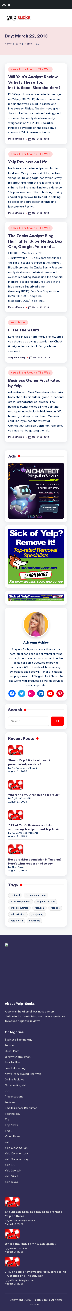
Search (15, 709)
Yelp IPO (10, 1165)
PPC (7, 1091)
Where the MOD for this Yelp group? (34, 795)
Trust (8, 1131)
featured (15, 895)
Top (7, 1119)
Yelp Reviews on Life (27, 161)
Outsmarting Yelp (16, 1085)
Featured (10, 1045)
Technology (13, 1114)
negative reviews (46, 901)
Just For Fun (12, 1062)
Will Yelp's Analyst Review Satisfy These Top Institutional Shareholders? (34, 82)
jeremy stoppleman (21, 901)
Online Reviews (14, 1079)
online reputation (19, 908)
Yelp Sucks (18, 322)
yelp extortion (18, 914)
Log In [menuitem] (6, 4)
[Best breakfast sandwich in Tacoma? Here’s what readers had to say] (15, 849)
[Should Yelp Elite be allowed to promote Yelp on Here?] (15, 750)
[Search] (57, 721)
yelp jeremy (37, 914)
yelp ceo (55, 908)
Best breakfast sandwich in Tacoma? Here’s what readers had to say (34, 861)
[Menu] (65, 18)
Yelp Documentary (17, 1159)
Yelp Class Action (16, 1148)
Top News (11, 1125)
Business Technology (18, 1039)
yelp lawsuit (17, 920)
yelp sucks (34, 920)
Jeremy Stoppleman (18, 1057)
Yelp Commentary (16, 1153)
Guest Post (12, 1051)
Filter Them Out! (23, 330)
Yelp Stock (12, 1176)
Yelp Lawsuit (13, 1170)
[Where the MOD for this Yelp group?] (15, 785)
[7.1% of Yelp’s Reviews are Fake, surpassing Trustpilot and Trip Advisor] (15, 815)
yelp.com (39, 908)
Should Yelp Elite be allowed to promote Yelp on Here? (30, 762)
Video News (12, 1136)
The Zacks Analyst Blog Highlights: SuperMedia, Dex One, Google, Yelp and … (35, 241)
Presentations (14, 1096)
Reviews (10, 1102)
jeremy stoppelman (36, 895)
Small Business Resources (21, 1108)
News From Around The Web (30, 69)
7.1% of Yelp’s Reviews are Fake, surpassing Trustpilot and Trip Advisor (35, 827)
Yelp (7, 1142)
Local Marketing (15, 1068)
